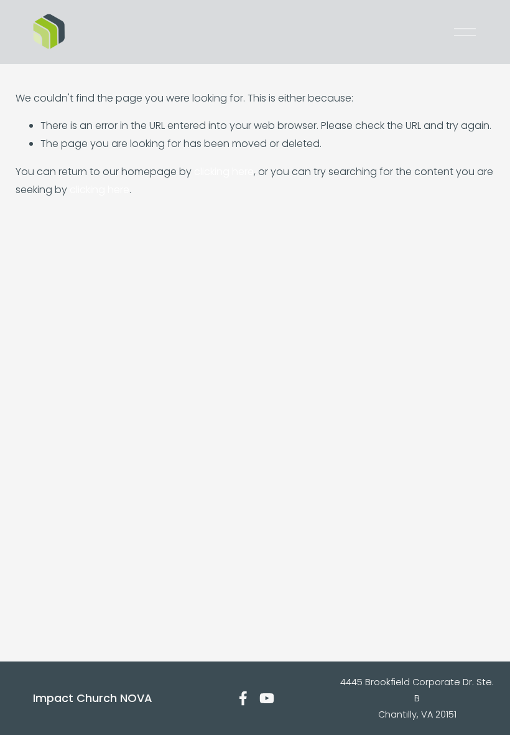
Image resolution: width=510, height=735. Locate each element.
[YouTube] (266, 698)
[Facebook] (243, 698)
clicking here (224, 171)
